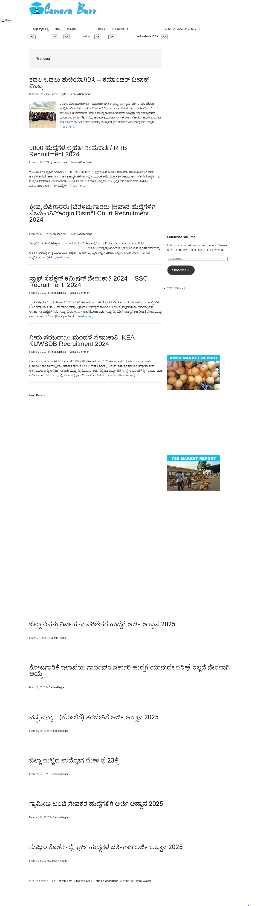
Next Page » (37, 395)
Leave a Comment (80, 94)
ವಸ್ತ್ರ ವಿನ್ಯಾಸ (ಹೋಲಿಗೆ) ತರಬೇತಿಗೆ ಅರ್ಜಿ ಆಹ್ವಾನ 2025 (93, 717)
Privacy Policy (83, 881)
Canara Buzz (62, 9)
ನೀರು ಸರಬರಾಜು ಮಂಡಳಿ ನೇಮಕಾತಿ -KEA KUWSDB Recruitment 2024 (81, 340)
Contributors (64, 881)
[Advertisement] (199, 74)
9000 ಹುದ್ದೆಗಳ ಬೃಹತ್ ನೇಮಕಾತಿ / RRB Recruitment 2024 (78, 151)
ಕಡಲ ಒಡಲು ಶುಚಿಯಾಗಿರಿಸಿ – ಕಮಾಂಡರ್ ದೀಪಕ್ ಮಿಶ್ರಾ (89, 83)
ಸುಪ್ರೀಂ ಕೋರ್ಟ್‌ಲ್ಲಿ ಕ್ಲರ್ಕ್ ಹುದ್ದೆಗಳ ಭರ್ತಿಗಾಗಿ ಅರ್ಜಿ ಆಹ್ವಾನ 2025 (106, 847)
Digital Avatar (142, 881)
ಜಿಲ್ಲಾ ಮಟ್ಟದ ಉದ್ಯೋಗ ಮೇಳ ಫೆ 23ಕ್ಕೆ (74, 760)
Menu (8, 20)
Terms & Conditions (106, 881)
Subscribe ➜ (181, 270)
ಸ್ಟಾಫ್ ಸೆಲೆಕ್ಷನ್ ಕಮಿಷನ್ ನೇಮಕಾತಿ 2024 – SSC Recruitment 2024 (89, 281)
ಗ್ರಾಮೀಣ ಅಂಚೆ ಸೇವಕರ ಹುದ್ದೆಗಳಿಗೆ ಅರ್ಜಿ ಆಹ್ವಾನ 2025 (96, 804)
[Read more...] (68, 126)
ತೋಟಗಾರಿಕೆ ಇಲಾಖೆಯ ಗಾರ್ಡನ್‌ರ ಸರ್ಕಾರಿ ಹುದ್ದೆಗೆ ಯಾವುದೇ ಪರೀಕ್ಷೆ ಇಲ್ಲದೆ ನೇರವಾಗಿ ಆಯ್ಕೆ (129, 671)
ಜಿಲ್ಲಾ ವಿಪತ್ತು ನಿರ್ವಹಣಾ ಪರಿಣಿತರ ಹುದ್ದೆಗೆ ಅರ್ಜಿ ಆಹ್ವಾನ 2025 (102, 624)
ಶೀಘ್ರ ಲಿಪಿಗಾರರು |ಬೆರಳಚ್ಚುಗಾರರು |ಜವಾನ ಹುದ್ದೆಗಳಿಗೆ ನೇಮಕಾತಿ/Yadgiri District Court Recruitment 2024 (102, 216)
